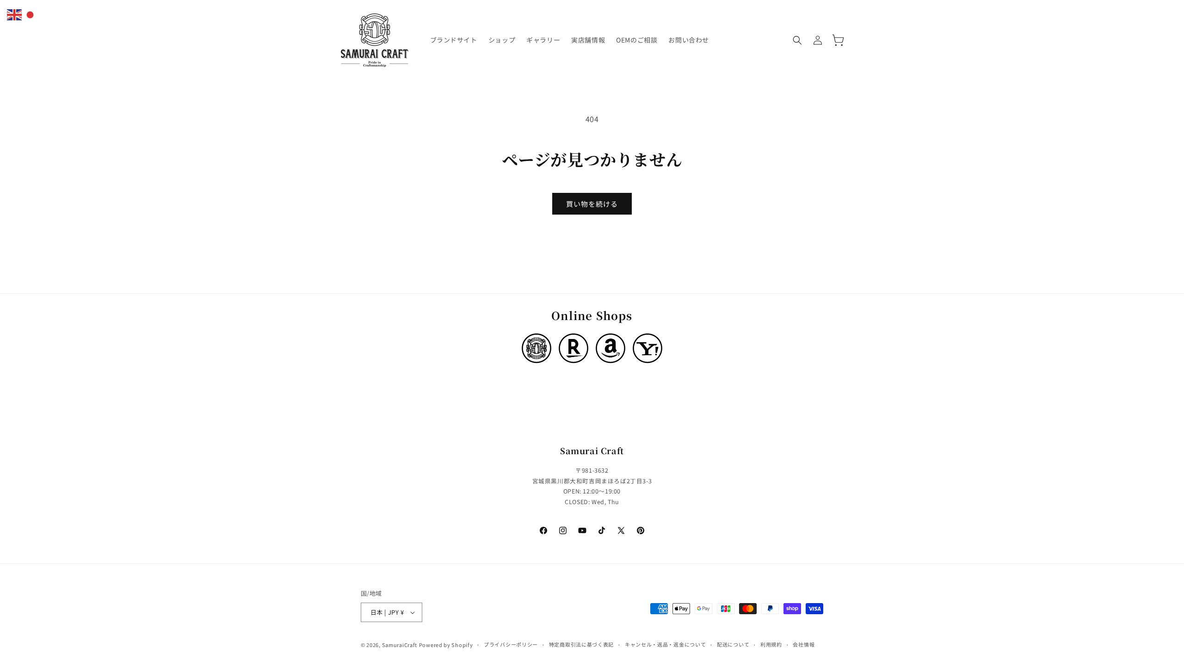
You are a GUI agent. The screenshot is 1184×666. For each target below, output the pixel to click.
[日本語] (30, 13)
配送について (733, 644)
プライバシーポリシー (511, 644)
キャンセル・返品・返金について (665, 644)
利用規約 (771, 644)
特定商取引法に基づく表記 (581, 644)
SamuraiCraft (399, 644)
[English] (15, 13)
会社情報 (803, 644)
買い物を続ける (592, 204)
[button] (797, 40)
